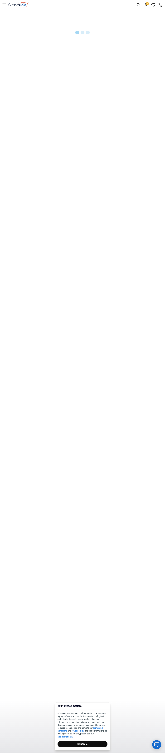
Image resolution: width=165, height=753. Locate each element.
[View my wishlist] (153, 5)
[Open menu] (4, 5)
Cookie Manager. (65, 737)
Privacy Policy (78, 731)
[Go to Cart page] (161, 5)
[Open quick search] (138, 5)
